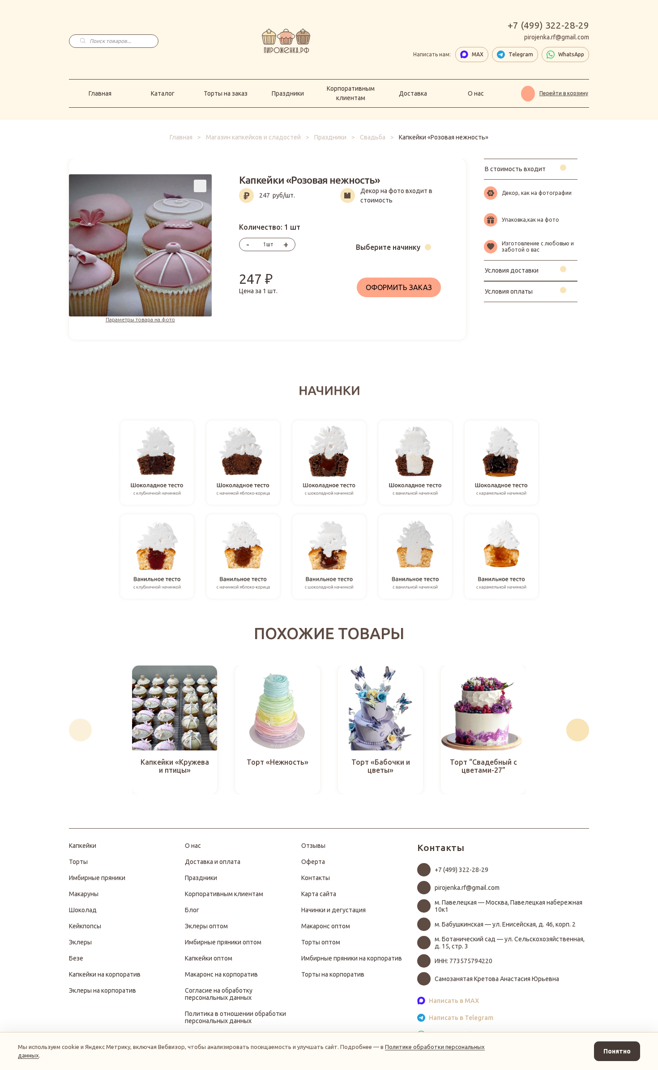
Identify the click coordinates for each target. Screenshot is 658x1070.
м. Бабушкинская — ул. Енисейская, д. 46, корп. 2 (505, 924)
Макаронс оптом (325, 926)
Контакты (315, 877)
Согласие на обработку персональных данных (218, 994)
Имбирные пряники (97, 877)
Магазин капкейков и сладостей (253, 137)
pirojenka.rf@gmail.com (556, 37)
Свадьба (372, 137)
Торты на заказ (226, 93)
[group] (174, 730)
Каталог (163, 93)
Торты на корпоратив (332, 974)
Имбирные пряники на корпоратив (351, 958)
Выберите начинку (388, 247)
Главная (100, 93)
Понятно (617, 1051)
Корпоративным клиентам (351, 93)
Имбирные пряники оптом (223, 942)
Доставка (413, 93)
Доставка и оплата (212, 861)
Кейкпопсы (85, 926)
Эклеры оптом (206, 926)
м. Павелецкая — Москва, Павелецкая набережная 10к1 (508, 906)
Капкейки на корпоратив (105, 974)
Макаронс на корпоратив (221, 974)
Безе (76, 958)
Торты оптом (320, 942)
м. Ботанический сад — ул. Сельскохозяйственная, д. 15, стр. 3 (510, 942)
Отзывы (313, 845)
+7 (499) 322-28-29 (548, 25)
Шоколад (83, 910)
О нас (476, 93)
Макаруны (83, 893)
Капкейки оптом (208, 958)
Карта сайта (318, 893)
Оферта (313, 861)
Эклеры (80, 942)
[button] (80, 730)
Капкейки (82, 845)
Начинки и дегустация (333, 910)
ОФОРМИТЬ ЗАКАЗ (399, 287)
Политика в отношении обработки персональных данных (235, 1017)
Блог (192, 910)
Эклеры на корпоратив (102, 990)
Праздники (288, 93)
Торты (78, 861)
